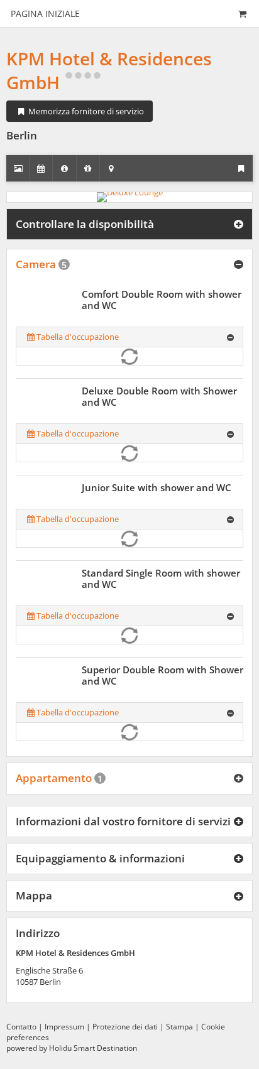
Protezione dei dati (125, 1026)
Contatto (21, 1026)
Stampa (179, 1026)
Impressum (64, 1026)
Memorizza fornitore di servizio (85, 111)
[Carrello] (242, 13)
